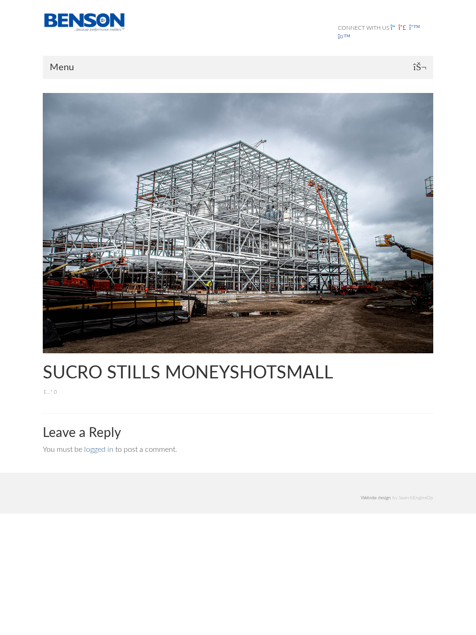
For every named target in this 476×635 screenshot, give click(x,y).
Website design (376, 498)
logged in (98, 449)
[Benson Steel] (84, 22)
